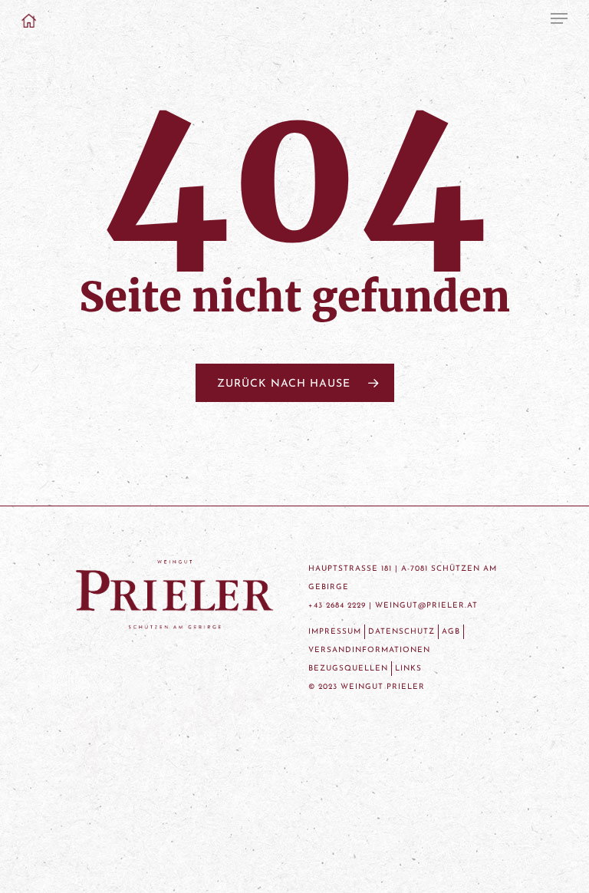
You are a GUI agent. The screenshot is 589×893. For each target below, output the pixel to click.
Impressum (334, 632)
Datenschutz (401, 632)
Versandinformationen (369, 650)
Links (408, 668)
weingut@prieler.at (426, 605)
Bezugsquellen (348, 668)
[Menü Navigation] (559, 18)
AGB (451, 632)
